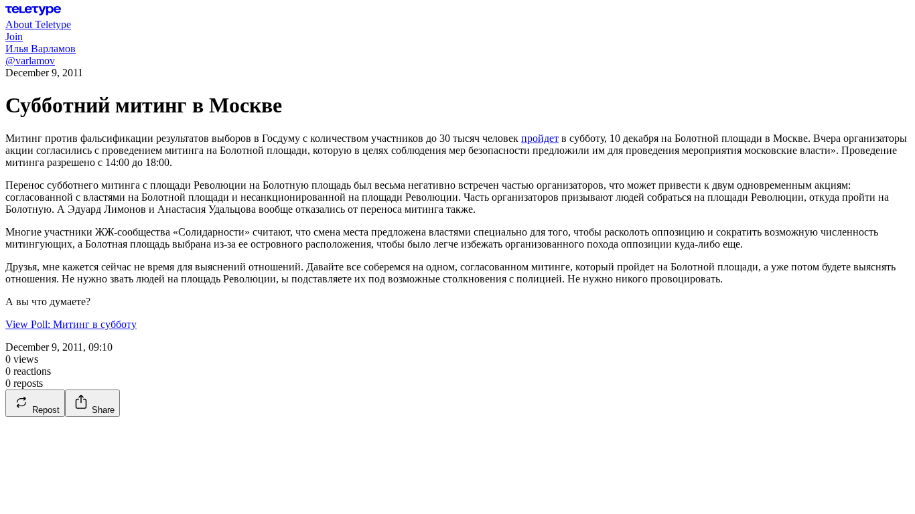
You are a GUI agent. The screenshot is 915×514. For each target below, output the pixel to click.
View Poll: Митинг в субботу (71, 324)
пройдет (540, 138)
